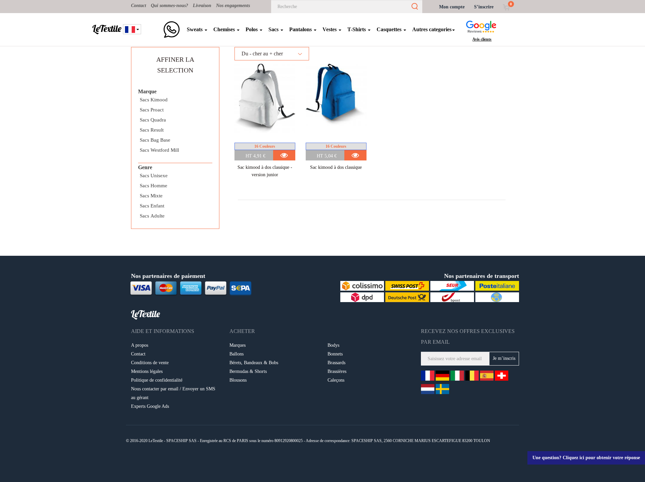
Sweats (195, 29)
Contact (138, 5)
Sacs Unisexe (154, 175)
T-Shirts (357, 29)
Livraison (202, 5)
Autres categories (432, 29)
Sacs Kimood (154, 99)
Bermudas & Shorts (248, 371)
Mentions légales (147, 371)
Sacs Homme (153, 185)
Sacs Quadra (153, 120)
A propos (139, 345)
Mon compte (452, 6)
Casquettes (390, 29)
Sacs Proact (152, 109)
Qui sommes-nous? (169, 5)
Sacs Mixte (151, 195)
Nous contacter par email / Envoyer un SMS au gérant (173, 393)
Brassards (336, 362)
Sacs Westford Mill (159, 150)
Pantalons (301, 29)
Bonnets (335, 353)
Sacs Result (152, 130)
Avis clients (481, 39)
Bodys (333, 345)
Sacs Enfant (152, 205)
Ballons (236, 353)
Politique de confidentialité (156, 380)
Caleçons (336, 380)
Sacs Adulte (152, 216)
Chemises (224, 29)
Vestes (330, 29)
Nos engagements (233, 5)
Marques (237, 345)
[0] (506, 6)
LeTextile (106, 28)
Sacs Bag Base (155, 140)
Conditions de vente (150, 362)
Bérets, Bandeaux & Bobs (253, 362)
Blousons (238, 380)
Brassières (337, 371)
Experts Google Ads (150, 406)
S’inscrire (483, 6)
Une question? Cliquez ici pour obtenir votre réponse (586, 457)
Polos (252, 29)
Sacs (274, 29)
